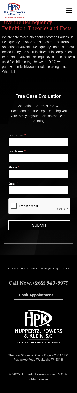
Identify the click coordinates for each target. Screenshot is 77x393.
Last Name (17, 151)
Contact (64, 268)
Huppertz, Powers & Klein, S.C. (42, 374)
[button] (69, 10)
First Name (17, 135)
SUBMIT (39, 225)
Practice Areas (29, 268)
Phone (13, 167)
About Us (13, 268)
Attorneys (45, 268)
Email (13, 183)
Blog (55, 268)
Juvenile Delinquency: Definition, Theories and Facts (36, 25)
